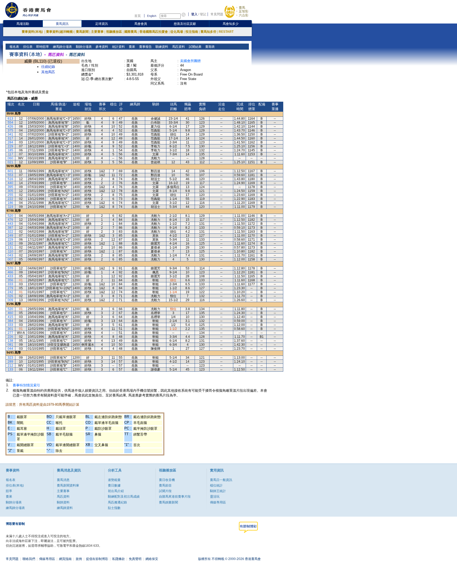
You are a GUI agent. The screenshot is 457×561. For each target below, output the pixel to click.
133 (10, 369)
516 (10, 179)
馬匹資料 (178, 47)
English (151, 15)
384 (10, 321)
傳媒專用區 (218, 502)
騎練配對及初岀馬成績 (124, 496)
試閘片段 (165, 491)
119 (10, 207)
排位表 (27, 47)
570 (10, 268)
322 (10, 231)
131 (10, 247)
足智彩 (243, 11)
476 (10, 220)
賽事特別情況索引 (26, 385)
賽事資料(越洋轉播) (60, 32)
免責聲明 (135, 559)
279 (10, 288)
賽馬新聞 (82, 32)
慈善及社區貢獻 (185, 24)
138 (10, 341)
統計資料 (118, 47)
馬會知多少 (231, 24)
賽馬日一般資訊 (221, 480)
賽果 (131, 47)
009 (10, 300)
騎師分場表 (83, 47)
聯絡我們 (28, 559)
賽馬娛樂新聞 (168, 502)
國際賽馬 (130, 32)
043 (10, 255)
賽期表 (209, 47)
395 (10, 187)
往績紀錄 (48, 67)
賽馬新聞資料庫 (68, 485)
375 (10, 130)
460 (10, 313)
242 (10, 292)
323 (10, 357)
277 (10, 333)
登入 (194, 14)
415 (10, 317)
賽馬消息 (63, 480)
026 (10, 296)
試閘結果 (195, 47)
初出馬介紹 (116, 491)
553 (10, 175)
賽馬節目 (165, 485)
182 (10, 243)
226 (10, 337)
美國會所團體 (190, 61)
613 (10, 118)
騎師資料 (63, 502)
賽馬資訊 (62, 24)
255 (10, 195)
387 (10, 228)
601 (10, 171)
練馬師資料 (65, 508)
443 (10, 224)
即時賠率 (42, 47)
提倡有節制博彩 (97, 559)
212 (10, 365)
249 (10, 235)
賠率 (9, 491)
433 (10, 276)
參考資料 (101, 47)
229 (10, 146)
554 (10, 122)
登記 (203, 14)
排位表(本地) (15, 485)
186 (10, 203)
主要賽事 (97, 32)
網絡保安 (151, 559)
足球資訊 (101, 24)
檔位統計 (216, 485)
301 (10, 329)
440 (10, 183)
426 (10, 126)
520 (10, 216)
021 (10, 162)
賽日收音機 (167, 480)
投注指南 (191, 32)
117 (10, 154)
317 (10, 138)
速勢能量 (114, 480)
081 (10, 345)
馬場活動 (22, 24)
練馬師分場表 (62, 47)
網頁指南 (65, 559)
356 (10, 280)
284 (10, 142)
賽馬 (242, 8)
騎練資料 (161, 47)
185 (10, 150)
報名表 (14, 47)
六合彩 (243, 15)
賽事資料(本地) (33, 32)
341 (10, 134)
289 (10, 361)
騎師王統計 (218, 491)
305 (10, 191)
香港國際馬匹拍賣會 (153, 32)
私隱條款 (118, 559)
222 (10, 199)
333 (10, 284)
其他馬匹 (48, 72)
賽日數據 (114, 485)
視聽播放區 (114, 32)
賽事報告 (145, 47)
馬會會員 (140, 24)
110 (10, 251)
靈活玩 (215, 496)
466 (10, 272)
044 (10, 348)
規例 (79, 559)
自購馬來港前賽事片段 (175, 496)
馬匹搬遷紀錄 (117, 502)
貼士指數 (114, 508)
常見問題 (217, 14)
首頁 (137, 16)
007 (10, 259)
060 (10, 158)
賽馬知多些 (208, 32)
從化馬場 (176, 32)
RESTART (226, 32)
